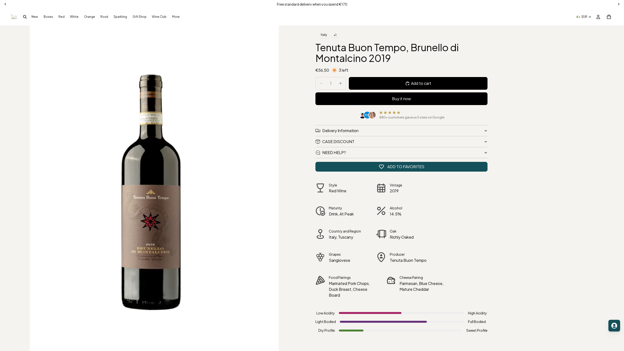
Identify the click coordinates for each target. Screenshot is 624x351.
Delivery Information (340, 130)
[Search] (25, 16)
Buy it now (401, 98)
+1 (335, 35)
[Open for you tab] (614, 326)
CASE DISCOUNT (338, 141)
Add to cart (421, 83)
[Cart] (609, 16)
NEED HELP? (334, 152)
